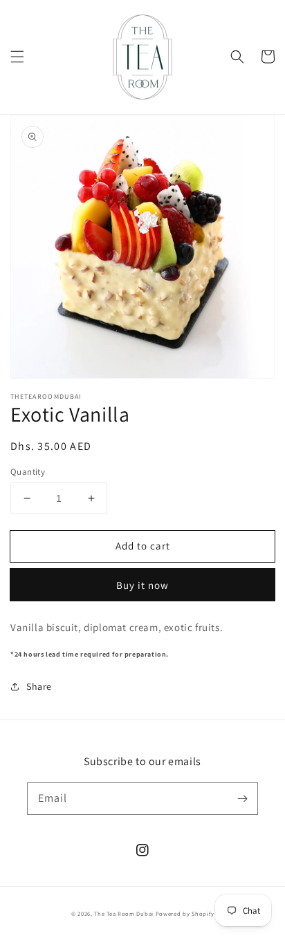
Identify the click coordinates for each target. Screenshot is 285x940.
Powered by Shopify (185, 913)
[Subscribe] (242, 798)
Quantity (27, 472)
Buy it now (142, 585)
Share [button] (39, 686)
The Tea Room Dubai (124, 913)
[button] (17, 56)
